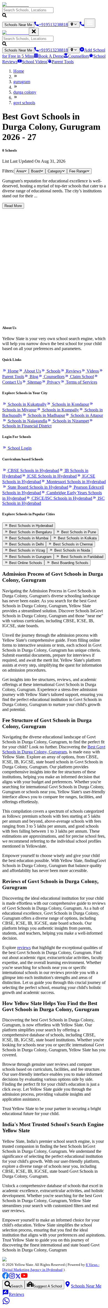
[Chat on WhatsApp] (6, 1303)
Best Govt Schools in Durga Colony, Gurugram (53, 749)
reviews (24, 947)
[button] (54, 13)
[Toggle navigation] (89, 23)
